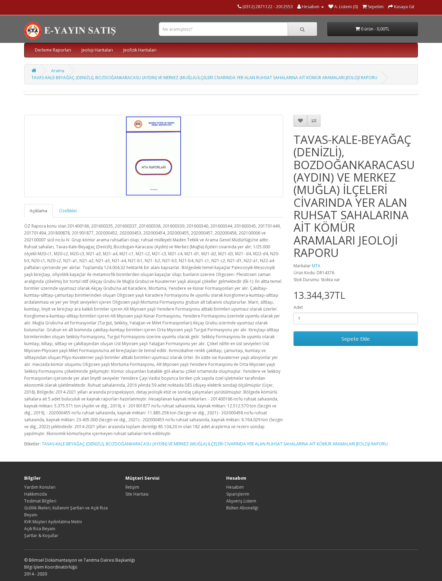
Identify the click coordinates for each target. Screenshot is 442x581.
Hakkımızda (35, 494)
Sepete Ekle (356, 338)
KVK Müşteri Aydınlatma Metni (53, 522)
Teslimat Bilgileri (40, 501)
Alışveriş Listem (241, 501)
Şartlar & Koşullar (41, 535)
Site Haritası (136, 494)
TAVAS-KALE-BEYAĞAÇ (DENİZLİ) (73, 444)
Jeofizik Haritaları (139, 50)
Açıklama (38, 211)
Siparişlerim (237, 494)
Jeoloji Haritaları (97, 50)
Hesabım (235, 487)
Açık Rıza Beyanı (39, 529)
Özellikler (68, 211)
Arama (57, 71)
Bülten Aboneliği (242, 508)
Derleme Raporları (53, 50)
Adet (298, 307)
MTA (316, 266)
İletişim (132, 487)
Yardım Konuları (40, 487)
